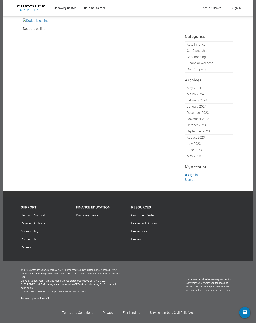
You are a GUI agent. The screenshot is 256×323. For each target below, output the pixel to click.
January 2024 (196, 106)
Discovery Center (64, 8)
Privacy (108, 313)
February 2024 (197, 100)
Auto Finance (196, 44)
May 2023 (194, 156)
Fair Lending (131, 313)
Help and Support (33, 215)
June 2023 (194, 150)
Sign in (192, 175)
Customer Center (93, 8)
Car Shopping (196, 57)
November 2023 (198, 119)
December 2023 (198, 113)
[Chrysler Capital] (31, 8)
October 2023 (196, 125)
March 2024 (195, 94)
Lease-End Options (144, 223)
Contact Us (28, 239)
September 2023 (198, 131)
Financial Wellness (200, 63)
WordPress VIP (41, 298)
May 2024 (194, 88)
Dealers (136, 239)
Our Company (196, 69)
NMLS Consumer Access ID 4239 (100, 270)
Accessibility (29, 231)
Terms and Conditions (77, 313)
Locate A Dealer (211, 8)
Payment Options (33, 223)
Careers (26, 247)
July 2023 (194, 144)
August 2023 (196, 137)
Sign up (190, 180)
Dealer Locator (141, 231)
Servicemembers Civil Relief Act (172, 313)
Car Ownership (197, 51)
